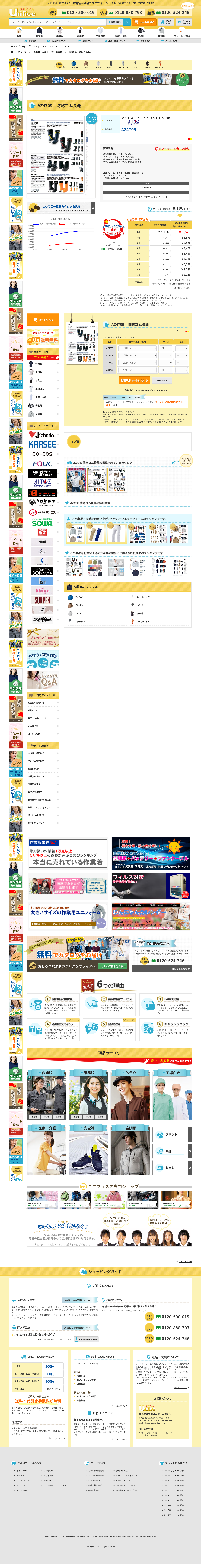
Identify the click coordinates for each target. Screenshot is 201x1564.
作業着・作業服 (41, 52)
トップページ (19, 46)
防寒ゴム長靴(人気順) (80, 52)
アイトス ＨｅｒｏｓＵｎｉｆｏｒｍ (51, 46)
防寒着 (59, 52)
